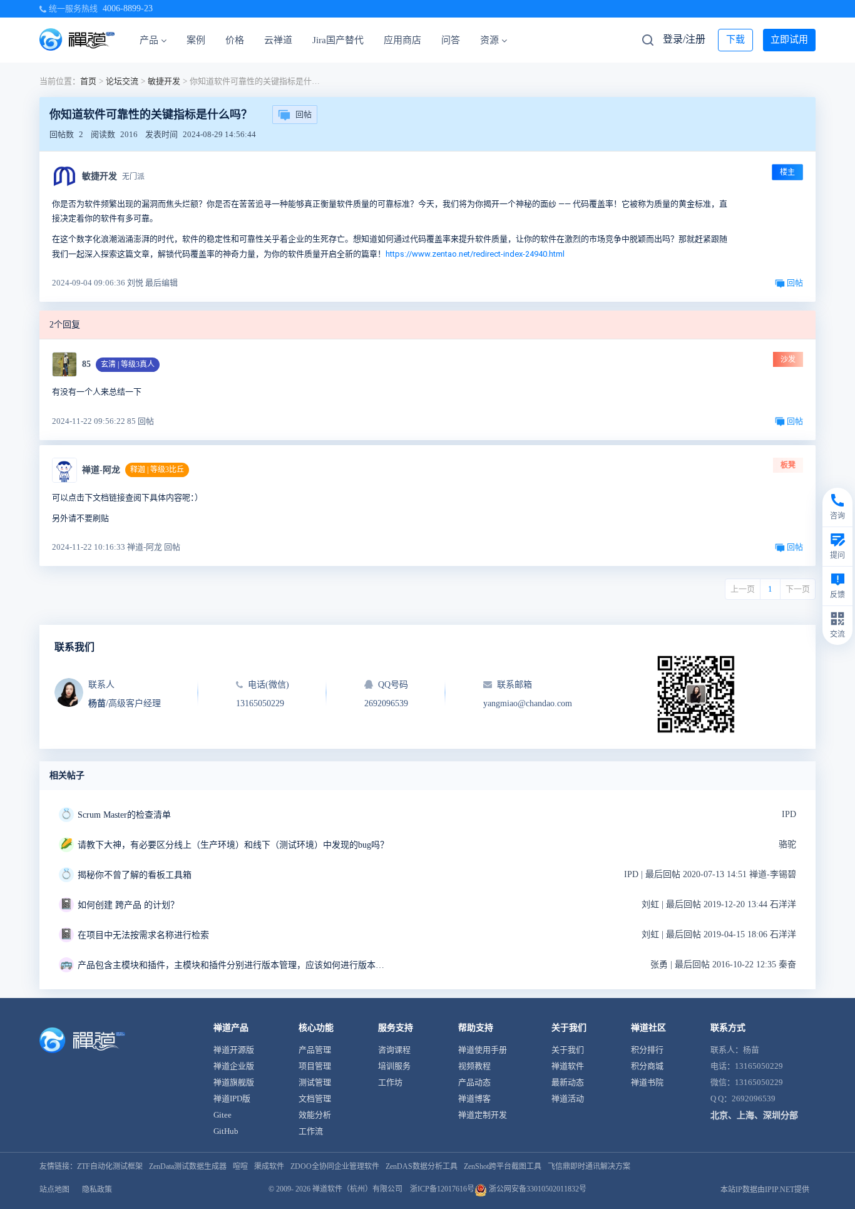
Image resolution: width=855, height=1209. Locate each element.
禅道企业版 (233, 1066)
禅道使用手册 (482, 1049)
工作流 (311, 1131)
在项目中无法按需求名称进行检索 (143, 935)
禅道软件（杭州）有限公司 (357, 1189)
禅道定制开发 (482, 1114)
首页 (88, 81)
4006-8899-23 (128, 8)
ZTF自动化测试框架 (110, 1166)
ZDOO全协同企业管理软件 (334, 1166)
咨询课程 (394, 1049)
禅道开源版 (233, 1049)
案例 (196, 40)
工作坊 (390, 1082)
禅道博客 (474, 1098)
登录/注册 (684, 39)
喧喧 (240, 1166)
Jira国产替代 (338, 40)
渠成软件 (269, 1166)
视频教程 (474, 1066)
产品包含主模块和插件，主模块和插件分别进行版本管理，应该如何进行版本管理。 (234, 965)
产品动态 (474, 1082)
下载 (735, 39)
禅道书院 (647, 1082)
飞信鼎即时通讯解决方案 (589, 1166)
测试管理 (315, 1082)
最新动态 (567, 1082)
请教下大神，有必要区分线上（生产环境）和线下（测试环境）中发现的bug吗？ (233, 845)
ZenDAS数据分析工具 (422, 1166)
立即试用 (789, 39)
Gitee (222, 1114)
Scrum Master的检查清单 (124, 815)
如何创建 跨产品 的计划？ (128, 905)
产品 (149, 40)
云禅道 (278, 40)
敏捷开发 (164, 81)
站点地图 (54, 1189)
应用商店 (402, 40)
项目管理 (315, 1066)
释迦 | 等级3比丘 (157, 469)
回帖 (303, 114)
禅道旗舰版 (233, 1082)
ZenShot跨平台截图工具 (502, 1166)
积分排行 (647, 1049)
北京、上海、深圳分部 (754, 1115)
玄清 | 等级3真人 (128, 364)
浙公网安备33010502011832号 (536, 1189)
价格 (234, 40)
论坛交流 (122, 81)
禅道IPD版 (231, 1098)
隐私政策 (97, 1189)
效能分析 (315, 1114)
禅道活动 (567, 1098)
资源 (489, 40)
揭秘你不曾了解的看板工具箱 (135, 875)
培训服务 (394, 1066)
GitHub (225, 1131)
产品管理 (315, 1049)
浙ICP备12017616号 (442, 1189)
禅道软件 (567, 1066)
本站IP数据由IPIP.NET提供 (764, 1189)
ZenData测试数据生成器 (188, 1166)
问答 (450, 40)
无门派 (133, 176)
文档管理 (315, 1098)
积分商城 (647, 1066)
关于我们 (567, 1049)
